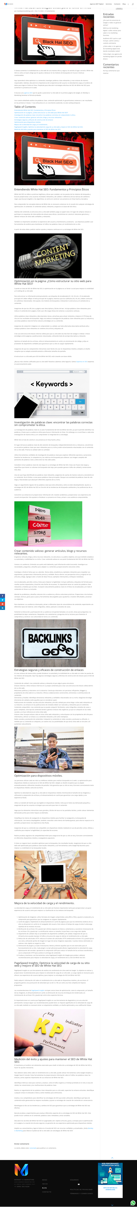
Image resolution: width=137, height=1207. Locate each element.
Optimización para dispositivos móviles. (27, 122)
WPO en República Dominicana (110, 1189)
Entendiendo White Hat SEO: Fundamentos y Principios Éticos (35, 110)
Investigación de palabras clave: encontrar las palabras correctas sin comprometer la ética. (45, 115)
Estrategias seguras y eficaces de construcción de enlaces (33, 120)
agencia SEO (28, 93)
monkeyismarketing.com (25, 11)
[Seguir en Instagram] (70, 1184)
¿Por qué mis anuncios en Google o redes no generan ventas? (112, 22)
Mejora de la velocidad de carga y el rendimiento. (31, 124)
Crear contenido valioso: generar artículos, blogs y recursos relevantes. (38, 117)
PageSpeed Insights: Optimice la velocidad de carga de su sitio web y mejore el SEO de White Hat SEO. (48, 127)
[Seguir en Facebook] (74, 1184)
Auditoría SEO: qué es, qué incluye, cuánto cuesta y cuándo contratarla (112, 40)
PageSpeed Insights (38, 990)
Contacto (117, 4)
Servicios (109, 4)
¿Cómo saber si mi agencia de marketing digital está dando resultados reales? (112, 48)
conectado (32, 1148)
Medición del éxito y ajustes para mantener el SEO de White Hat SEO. (37, 129)
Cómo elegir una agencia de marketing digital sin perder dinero (112, 56)
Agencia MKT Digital (97, 4)
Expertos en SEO (81, 362)
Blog (124, 4)
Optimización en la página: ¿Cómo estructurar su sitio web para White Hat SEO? (41, 113)
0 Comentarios (50, 11)
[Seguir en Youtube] (78, 1184)
